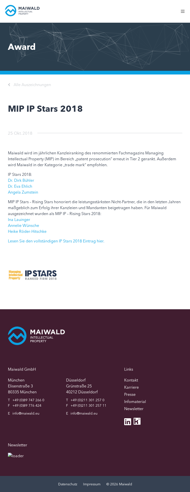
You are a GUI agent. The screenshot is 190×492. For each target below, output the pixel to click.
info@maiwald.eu (25, 413)
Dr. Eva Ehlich (20, 186)
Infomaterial (135, 401)
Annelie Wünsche (23, 225)
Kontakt (131, 380)
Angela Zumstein (23, 192)
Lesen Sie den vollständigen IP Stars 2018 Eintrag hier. (56, 240)
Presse (130, 394)
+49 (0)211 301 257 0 (87, 400)
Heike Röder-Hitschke (27, 231)
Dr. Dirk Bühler (21, 180)
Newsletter (133, 408)
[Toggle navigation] (185, 14)
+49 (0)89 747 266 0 (28, 400)
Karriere (131, 387)
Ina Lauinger (19, 219)
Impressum (91, 484)
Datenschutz (67, 484)
